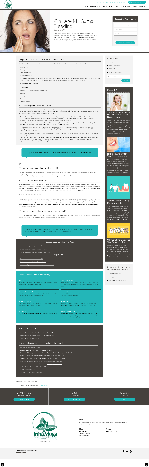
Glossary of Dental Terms (44, 333)
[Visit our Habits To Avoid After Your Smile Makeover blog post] (118, 152)
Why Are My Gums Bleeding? (30, 381)
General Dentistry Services (115, 273)
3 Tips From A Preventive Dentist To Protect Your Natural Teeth (118, 114)
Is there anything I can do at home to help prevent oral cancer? (37, 265)
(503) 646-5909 (84, 39)
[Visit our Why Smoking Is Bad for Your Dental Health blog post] (118, 238)
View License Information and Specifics (52, 361)
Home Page (48, 335)
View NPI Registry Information (54, 364)
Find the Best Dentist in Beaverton (117, 280)
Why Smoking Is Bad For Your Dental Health (118, 241)
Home (86, 6)
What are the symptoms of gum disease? (31, 246)
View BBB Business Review (45, 350)
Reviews (135, 6)
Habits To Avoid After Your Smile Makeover (117, 155)
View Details (32, 369)
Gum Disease (112, 68)
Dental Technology (125, 6)
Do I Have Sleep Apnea (114, 65)
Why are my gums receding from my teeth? (31, 259)
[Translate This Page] (146, 464)
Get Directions (24, 399)
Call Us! (137, 2)
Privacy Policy (19, 452)
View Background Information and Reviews (38, 366)
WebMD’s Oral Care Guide (30, 338)
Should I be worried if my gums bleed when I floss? (33, 249)
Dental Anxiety (112, 63)
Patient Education (113, 6)
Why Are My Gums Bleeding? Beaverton (81, 152)
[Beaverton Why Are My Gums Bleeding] (25, 52)
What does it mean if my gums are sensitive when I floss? (35, 252)
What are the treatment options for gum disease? (33, 262)
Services (105, 6)
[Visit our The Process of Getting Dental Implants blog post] (118, 198)
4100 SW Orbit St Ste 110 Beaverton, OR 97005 (112, 2)
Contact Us (142, 6)
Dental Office (112, 278)
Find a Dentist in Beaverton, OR (116, 72)
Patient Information (95, 6)
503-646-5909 (82, 80)
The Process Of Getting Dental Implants (118, 201)
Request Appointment (74, 399)
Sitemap (24, 452)
